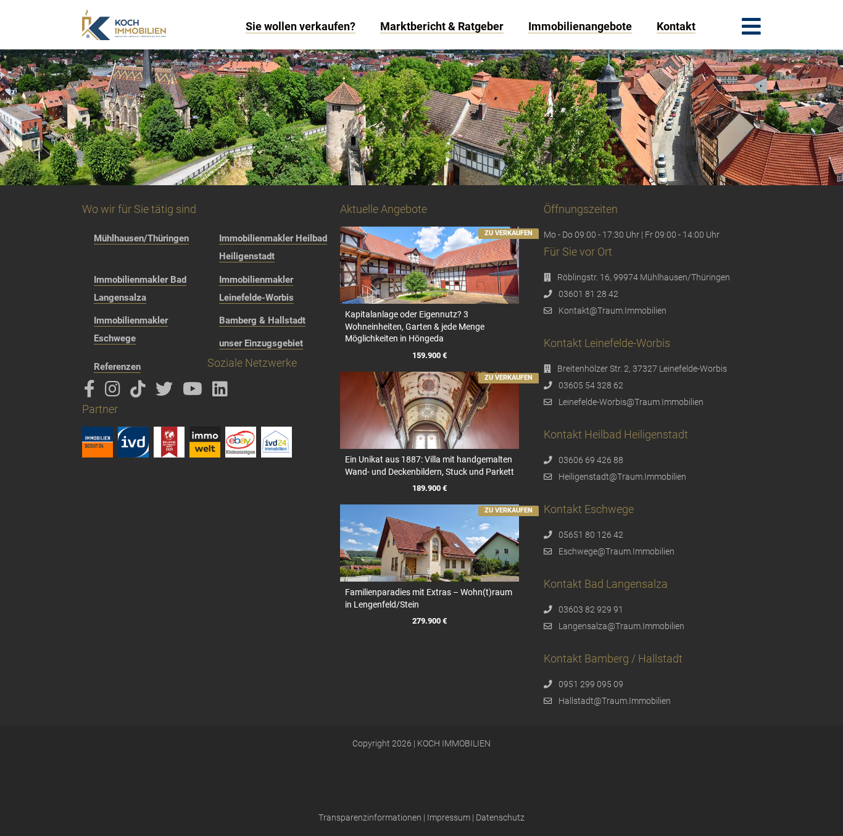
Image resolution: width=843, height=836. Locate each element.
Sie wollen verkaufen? (300, 26)
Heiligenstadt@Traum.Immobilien (622, 477)
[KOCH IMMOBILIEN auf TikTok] (140, 392)
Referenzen (117, 366)
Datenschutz (500, 817)
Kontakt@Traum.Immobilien (613, 311)
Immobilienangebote (580, 26)
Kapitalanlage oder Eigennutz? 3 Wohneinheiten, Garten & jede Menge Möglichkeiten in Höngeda (414, 326)
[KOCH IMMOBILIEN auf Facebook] (91, 392)
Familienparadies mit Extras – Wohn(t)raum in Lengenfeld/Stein (428, 598)
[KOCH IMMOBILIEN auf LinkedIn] (222, 392)
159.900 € (429, 355)
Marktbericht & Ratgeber (442, 26)
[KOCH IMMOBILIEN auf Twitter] (166, 392)
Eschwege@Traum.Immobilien (617, 551)
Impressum (448, 817)
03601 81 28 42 (588, 294)
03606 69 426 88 (591, 460)
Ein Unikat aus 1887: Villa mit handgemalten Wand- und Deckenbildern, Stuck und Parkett (429, 465)
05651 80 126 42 (591, 535)
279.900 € (429, 620)
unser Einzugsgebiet (261, 343)
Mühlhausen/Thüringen (141, 238)
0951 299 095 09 (591, 684)
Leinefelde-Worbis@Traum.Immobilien (631, 402)
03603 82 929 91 (591, 609)
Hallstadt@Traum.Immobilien (615, 701)
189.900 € (429, 488)
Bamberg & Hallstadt (262, 320)
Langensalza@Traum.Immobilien (621, 626)
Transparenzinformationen (370, 817)
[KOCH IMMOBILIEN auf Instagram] (115, 392)
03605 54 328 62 (591, 385)
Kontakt (676, 26)
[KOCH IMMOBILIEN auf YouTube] (195, 392)
